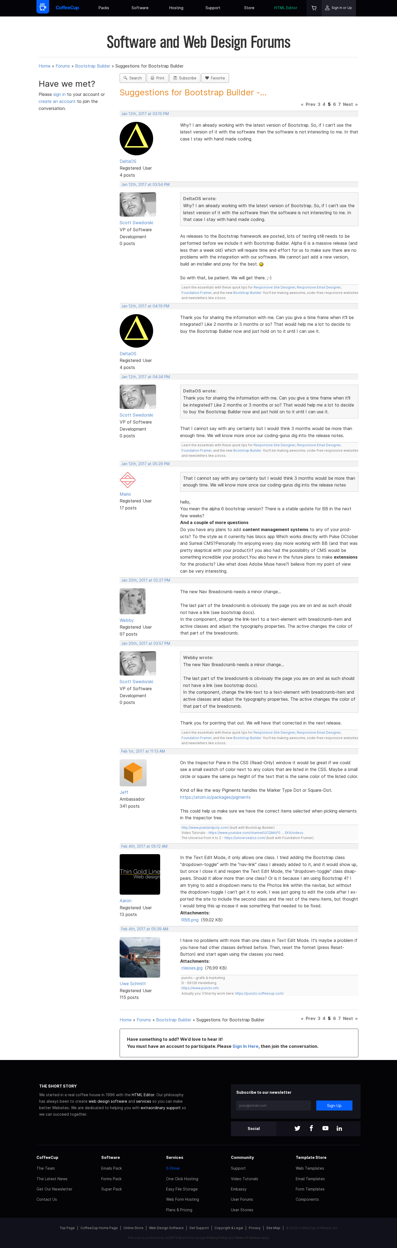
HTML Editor (285, 7)
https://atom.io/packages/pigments (215, 797)
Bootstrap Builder (92, 66)
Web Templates (310, 1168)
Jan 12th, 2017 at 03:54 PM (145, 184)
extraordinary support (161, 1107)
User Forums (242, 1199)
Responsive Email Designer (319, 287)
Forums (63, 66)
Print (159, 78)
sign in (60, 94)
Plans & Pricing (179, 1209)
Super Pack (111, 1189)
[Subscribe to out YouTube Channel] (325, 1129)
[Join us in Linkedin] (339, 1129)
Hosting (176, 7)
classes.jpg (192, 968)
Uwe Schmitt (133, 983)
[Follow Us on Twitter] (297, 1129)
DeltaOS (128, 161)
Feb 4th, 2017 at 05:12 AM (144, 846)
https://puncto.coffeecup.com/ (259, 993)
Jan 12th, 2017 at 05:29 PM (145, 464)
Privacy (255, 1228)
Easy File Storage (182, 1189)
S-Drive (173, 1168)
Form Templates (310, 1189)
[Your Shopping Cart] (314, 8)
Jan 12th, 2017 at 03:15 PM (145, 114)
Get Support (199, 1228)
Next (348, 104)
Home (45, 66)
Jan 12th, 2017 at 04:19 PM (145, 306)
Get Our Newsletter (54, 1189)
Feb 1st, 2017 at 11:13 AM (143, 751)
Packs (104, 7)
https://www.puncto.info (200, 988)
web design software (108, 1101)
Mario (125, 494)
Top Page (67, 1228)
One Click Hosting (182, 1178)
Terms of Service (247, 1238)
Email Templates (310, 1178)
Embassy (239, 1189)
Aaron (126, 900)
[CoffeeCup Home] (67, 8)
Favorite (217, 78)
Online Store (133, 1228)
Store (249, 7)
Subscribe (186, 78)
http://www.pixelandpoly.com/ (205, 828)
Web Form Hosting (182, 1199)
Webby (127, 620)
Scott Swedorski (136, 222)
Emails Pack (111, 1168)
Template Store (311, 1157)
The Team (45, 1168)
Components (307, 1199)
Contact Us (46, 1199)
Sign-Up (334, 1105)
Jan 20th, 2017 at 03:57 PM (145, 643)
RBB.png (189, 919)
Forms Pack (111, 1178)
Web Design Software (166, 1228)
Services (174, 1157)
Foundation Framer (196, 293)
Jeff (124, 792)
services (143, 1101)
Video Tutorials (244, 1178)
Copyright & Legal (228, 1228)
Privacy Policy (217, 1238)
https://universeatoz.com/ (244, 838)
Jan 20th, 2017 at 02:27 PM (145, 580)
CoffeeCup (47, 1157)
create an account (57, 101)
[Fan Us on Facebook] (311, 1129)
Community (242, 1157)
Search (134, 78)
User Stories (242, 1209)
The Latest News (52, 1178)
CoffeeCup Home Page (99, 1228)
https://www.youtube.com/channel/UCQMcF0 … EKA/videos (255, 833)
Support (213, 7)
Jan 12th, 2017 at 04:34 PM (145, 377)
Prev (310, 104)
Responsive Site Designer (274, 287)
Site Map (273, 1228)
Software (140, 7)
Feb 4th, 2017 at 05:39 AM (144, 929)
